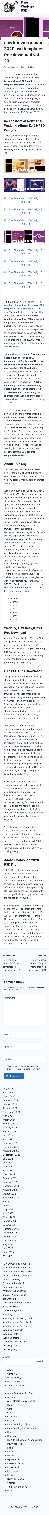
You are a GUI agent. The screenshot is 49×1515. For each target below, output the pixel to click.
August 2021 (9, 1201)
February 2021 (10, 1221)
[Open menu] (43, 6)
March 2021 (9, 1217)
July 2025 (8, 1088)
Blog (9, 1405)
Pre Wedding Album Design (17, 1302)
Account (11, 1397)
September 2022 (11, 1155)
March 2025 (9, 1096)
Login (10, 1448)
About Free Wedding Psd (20, 1393)
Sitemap (11, 1483)
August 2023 (9, 1131)
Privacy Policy (14, 1377)
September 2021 (11, 1197)
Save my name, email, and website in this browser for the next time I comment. (25, 1067)
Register (11, 1475)
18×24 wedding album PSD (17, 1275)
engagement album (13, 1287)
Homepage (12, 1436)
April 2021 (8, 1213)
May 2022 (8, 1166)
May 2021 (8, 1209)
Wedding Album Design (15, 1326)
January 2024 (10, 1127)
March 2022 (9, 1174)
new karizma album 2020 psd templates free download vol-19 (11, 963)
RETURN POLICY (15, 1479)
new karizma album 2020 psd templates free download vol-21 (37, 963)
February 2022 (10, 1178)
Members (12, 1455)
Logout (10, 1451)
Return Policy (13, 1381)
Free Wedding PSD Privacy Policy (24, 1428)
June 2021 (8, 1205)
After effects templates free (21, 1401)
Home (10, 1432)
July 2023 (8, 1135)
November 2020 (11, 1232)
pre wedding (9, 1299)
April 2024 (8, 1116)
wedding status (11, 1345)
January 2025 (10, 1104)
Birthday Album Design (14, 1283)
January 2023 (10, 1143)
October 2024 (10, 1108)
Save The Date (10, 1306)
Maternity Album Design (15, 1291)
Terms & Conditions (17, 1385)
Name (9, 1034)
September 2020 (11, 1240)
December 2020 (11, 1229)
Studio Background (12, 1310)
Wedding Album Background (17, 1318)
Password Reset (15, 1463)
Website (9, 1059)
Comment (11, 998)
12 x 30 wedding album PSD (17, 1263)
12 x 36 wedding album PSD (17, 1267)
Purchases (12, 1471)
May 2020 (8, 1256)
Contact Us (13, 1374)
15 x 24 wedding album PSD (17, 1271)
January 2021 (10, 1225)
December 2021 (11, 1186)
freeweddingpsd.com (18, 591)
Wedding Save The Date (15, 1341)
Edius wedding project (18, 1424)
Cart (9, 1409)
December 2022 (11, 1147)
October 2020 (10, 1236)
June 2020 (8, 1252)
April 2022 (8, 1170)
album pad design (12, 1279)
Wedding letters (11, 1338)
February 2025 (10, 1100)
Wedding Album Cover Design (18, 1322)
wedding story (10, 1349)
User (9, 1490)
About (10, 1370)
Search (6, 1357)
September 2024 (11, 1112)
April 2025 (8, 1092)
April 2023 (8, 1139)
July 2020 (8, 1248)
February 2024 (10, 1123)
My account (13, 1459)
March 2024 (9, 1120)
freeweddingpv (13, 67)
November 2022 (11, 1151)
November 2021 (11, 1190)
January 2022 (10, 1182)
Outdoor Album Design (14, 1295)
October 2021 (10, 1193)
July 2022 (8, 1158)
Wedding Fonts (10, 1334)
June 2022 (8, 1162)
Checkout (12, 1416)
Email (8, 1046)
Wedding (7, 1314)
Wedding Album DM (13, 1330)
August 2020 (9, 1244)
